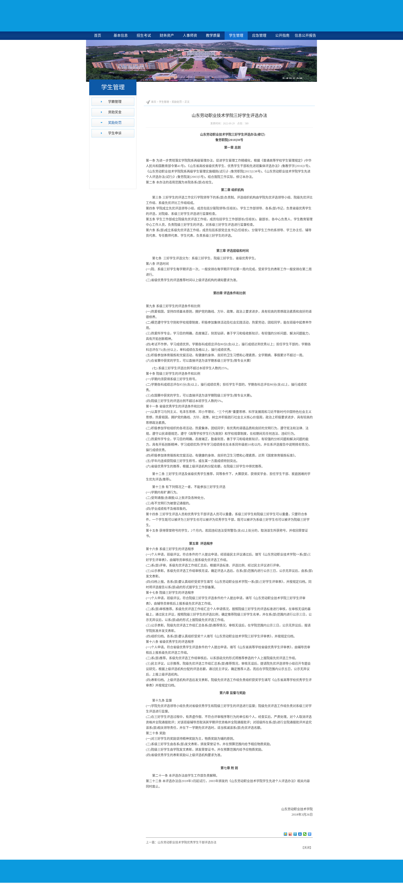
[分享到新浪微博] (290, 834)
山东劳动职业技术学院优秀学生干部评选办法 (187, 842)
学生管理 (236, 36)
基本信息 (121, 36)
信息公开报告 (305, 36)
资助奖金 (115, 112)
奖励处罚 (115, 122)
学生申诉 (115, 133)
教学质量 (213, 36)
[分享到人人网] (300, 834)
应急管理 (259, 36)
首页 (97, 36)
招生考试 (144, 36)
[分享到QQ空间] (285, 834)
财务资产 (167, 36)
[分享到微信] (305, 834)
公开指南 (282, 36)
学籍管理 (115, 101)
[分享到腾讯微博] (295, 834)
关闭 (307, 847)
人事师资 (190, 36)
